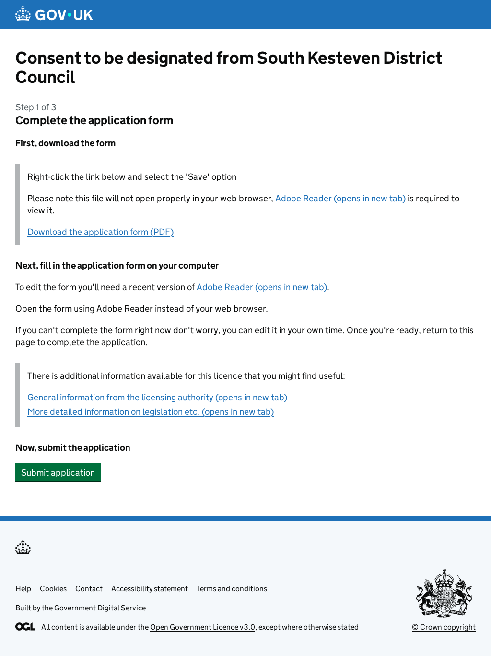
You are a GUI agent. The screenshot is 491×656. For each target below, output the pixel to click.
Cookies (53, 588)
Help (23, 588)
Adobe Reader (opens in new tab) (340, 198)
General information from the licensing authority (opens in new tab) (157, 397)
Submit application (58, 472)
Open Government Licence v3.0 (202, 627)
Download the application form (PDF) (100, 231)
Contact (89, 588)
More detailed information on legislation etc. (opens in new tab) (150, 411)
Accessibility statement (149, 588)
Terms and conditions (232, 588)
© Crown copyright (444, 627)
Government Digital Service (100, 607)
